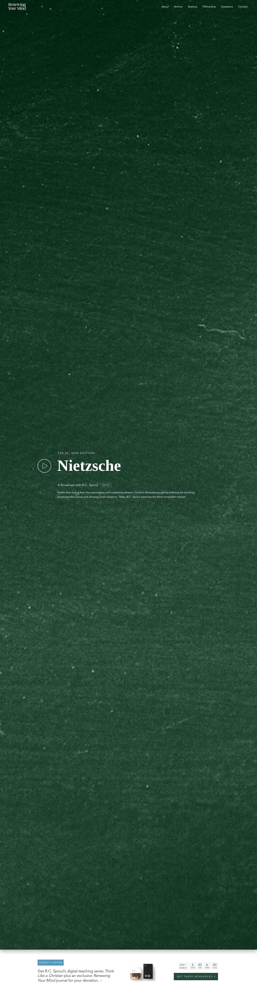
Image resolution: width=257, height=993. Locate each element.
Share (106, 485)
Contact (243, 6)
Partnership (209, 6)
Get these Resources (195, 976)
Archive (178, 6)
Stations (192, 6)
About (165, 6)
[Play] (44, 466)
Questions (227, 6)
